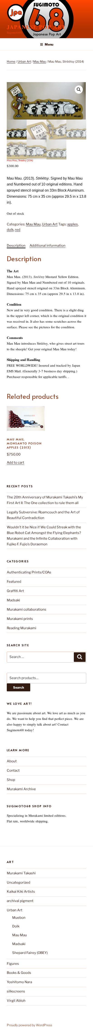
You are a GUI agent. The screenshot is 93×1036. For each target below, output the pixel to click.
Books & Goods (19, 973)
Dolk (15, 926)
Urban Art (24, 61)
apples (72, 224)
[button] (79, 89)
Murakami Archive (21, 789)
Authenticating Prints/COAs (29, 572)
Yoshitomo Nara (19, 982)
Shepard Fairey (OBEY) (30, 953)
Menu (49, 44)
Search (18, 687)
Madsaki (13, 600)
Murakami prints (20, 619)
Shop (11, 780)
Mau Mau (39, 61)
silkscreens (16, 991)
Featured (14, 582)
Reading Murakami (21, 628)
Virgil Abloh (16, 1001)
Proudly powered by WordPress (29, 1025)
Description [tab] (16, 246)
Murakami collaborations (26, 609)
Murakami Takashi (21, 873)
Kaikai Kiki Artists (21, 892)
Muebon (19, 918)
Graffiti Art (15, 591)
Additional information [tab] (47, 246)
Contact (13, 770)
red (17, 230)
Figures (13, 964)
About (12, 761)
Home (11, 61)
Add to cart (15, 463)
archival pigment (20, 901)
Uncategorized (18, 882)
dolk (10, 230)
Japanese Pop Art (36, 27)
